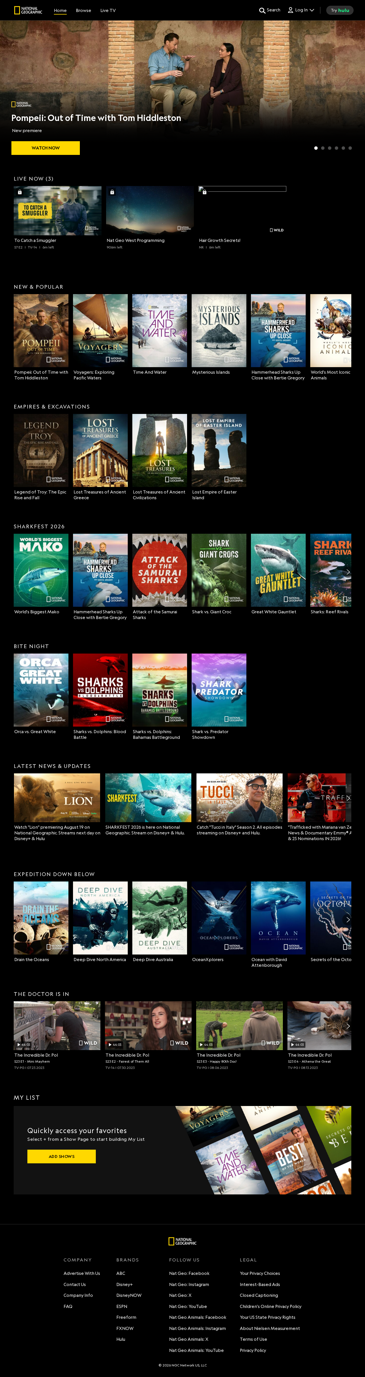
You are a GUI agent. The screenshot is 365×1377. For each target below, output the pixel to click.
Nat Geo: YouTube (188, 1306)
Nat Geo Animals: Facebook (197, 1317)
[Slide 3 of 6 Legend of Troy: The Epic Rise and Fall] (329, 148)
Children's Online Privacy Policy (270, 1306)
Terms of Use (253, 1339)
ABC (120, 1273)
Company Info (78, 1295)
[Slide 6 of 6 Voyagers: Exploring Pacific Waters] (350, 148)
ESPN (121, 1306)
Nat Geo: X (180, 1295)
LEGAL (248, 1259)
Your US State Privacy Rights (267, 1317)
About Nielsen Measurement (270, 1328)
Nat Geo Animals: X (188, 1339)
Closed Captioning (259, 1295)
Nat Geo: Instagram (189, 1284)
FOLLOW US (184, 1259)
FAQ (68, 1306)
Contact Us (75, 1284)
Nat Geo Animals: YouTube (196, 1350)
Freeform (126, 1317)
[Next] (348, 332)
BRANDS (127, 1259)
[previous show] (10, 89)
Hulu (120, 1339)
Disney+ (124, 1284)
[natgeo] (28, 11)
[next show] (354, 89)
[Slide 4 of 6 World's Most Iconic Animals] (336, 148)
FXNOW (124, 1328)
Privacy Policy (253, 1350)
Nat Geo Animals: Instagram (197, 1328)
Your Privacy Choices (260, 1273)
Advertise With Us (82, 1273)
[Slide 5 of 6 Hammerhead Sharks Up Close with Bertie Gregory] (343, 148)
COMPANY (78, 1259)
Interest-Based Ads (260, 1284)
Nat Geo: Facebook (189, 1273)
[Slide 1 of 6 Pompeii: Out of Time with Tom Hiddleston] (316, 148)
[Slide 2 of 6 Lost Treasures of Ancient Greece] (322, 148)
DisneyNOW (128, 1295)
